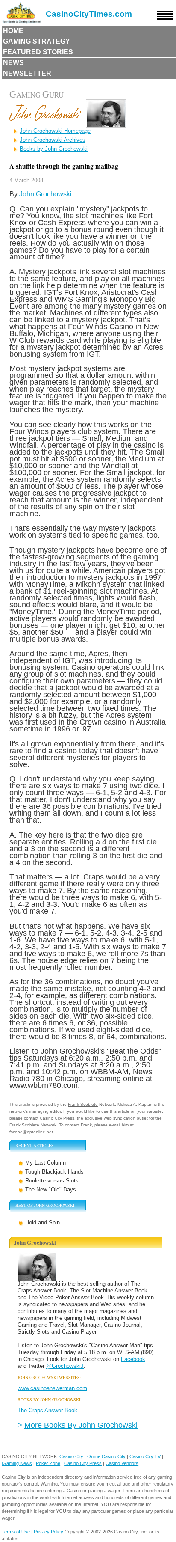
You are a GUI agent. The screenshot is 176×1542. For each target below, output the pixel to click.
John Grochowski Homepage (55, 131)
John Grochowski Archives (52, 140)
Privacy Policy (48, 1531)
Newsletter (27, 73)
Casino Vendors (122, 1463)
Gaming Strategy (36, 41)
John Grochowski (45, 194)
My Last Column (45, 1162)
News (13, 62)
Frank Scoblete (83, 1104)
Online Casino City (106, 1456)
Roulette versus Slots (52, 1180)
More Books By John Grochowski (81, 1424)
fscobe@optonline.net (31, 1131)
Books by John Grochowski (54, 149)
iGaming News (17, 1463)
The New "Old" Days (50, 1189)
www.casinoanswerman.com (52, 1388)
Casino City (71, 1456)
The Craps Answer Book (47, 1410)
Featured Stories (38, 52)
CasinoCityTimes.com (89, 13)
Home (13, 30)
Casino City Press (57, 1118)
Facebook (133, 1359)
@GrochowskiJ (65, 1366)
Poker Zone (48, 1463)
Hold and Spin (42, 1222)
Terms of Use (16, 1531)
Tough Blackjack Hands (54, 1171)
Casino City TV (145, 1456)
